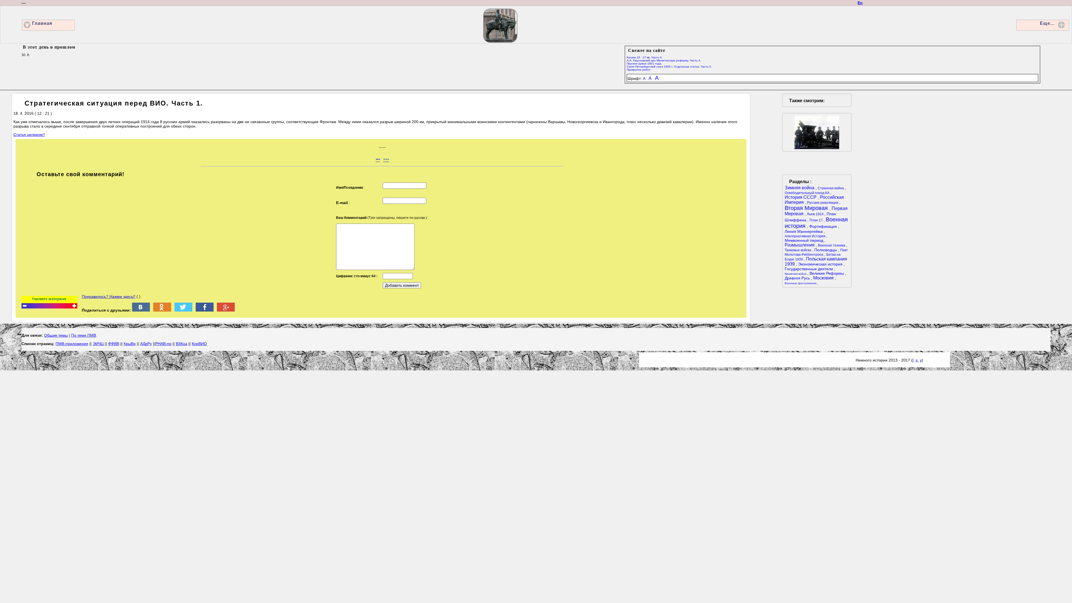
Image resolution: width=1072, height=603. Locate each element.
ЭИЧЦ (98, 343)
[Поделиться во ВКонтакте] (141, 310)
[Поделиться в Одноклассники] (162, 310)
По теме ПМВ (83, 335)
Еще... (1047, 23)
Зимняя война (800, 187)
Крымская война (796, 273)
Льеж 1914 (815, 214)
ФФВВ (113, 343)
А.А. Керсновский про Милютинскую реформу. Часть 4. (664, 60)
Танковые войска (798, 250)
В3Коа (181, 343)
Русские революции (823, 203)
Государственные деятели (809, 269)
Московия (824, 278)
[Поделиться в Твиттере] (183, 310)
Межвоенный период (804, 240)
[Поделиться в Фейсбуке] (205, 310)
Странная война (831, 188)
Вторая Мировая (807, 208)
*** (378, 160)
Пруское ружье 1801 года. (644, 63)
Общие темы (56, 335)
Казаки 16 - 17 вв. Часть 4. (644, 57)
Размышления (800, 245)
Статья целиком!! (29, 134)
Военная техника (832, 245)
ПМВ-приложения (72, 343)
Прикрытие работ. (639, 69)
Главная (42, 23)
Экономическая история (821, 264)
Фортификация (823, 226)
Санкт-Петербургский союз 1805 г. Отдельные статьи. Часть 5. (669, 66)
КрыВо (130, 343)
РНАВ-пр (163, 343)
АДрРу (146, 343)
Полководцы (826, 250)
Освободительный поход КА (807, 193)
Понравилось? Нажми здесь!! (108, 296)
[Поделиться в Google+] (226, 310)
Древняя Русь (798, 278)
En (860, 3)
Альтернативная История (805, 236)
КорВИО (199, 343)
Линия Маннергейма (804, 231)
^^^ (386, 160)
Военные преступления (801, 283)
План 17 (817, 220)
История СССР (801, 197)
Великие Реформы (827, 273)
